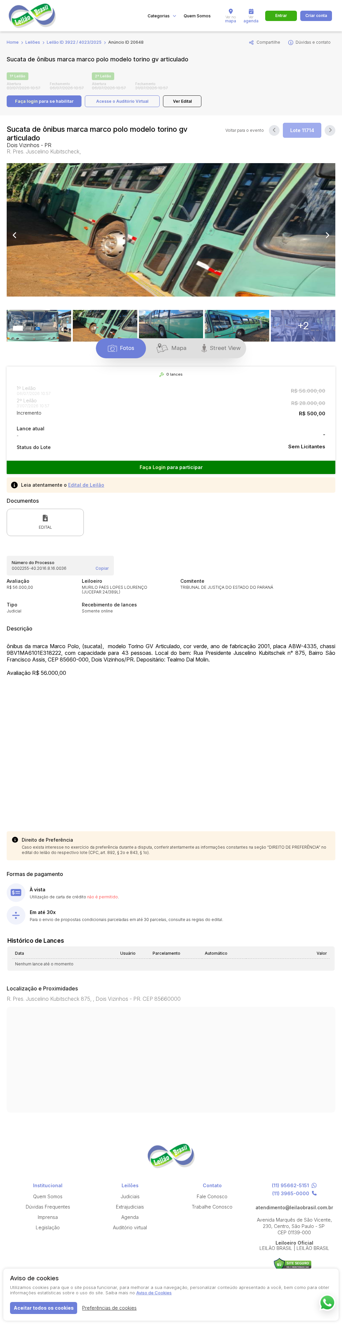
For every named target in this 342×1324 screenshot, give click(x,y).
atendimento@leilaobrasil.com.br (294, 1207)
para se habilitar (44, 101)
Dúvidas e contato (313, 42)
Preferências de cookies (109, 1308)
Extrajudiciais (130, 1207)
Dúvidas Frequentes (48, 1207)
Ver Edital (182, 101)
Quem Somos (197, 15)
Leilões (32, 42)
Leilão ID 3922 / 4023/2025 (74, 42)
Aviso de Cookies (154, 1292)
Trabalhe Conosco (212, 1207)
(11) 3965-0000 (290, 1193)
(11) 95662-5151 (290, 1186)
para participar (171, 467)
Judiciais (130, 1196)
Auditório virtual (130, 1227)
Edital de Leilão (86, 485)
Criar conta (316, 15)
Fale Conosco (212, 1196)
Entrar (281, 15)
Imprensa (48, 1217)
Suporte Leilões (293, 1264)
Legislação (48, 1227)
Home (13, 42)
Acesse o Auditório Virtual (122, 101)
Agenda (130, 1217)
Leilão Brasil (40, 15)
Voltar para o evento (244, 130)
